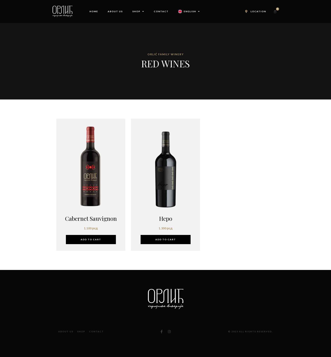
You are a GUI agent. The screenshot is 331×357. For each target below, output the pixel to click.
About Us (115, 11)
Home (93, 11)
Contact (161, 11)
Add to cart (91, 239)
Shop (136, 11)
